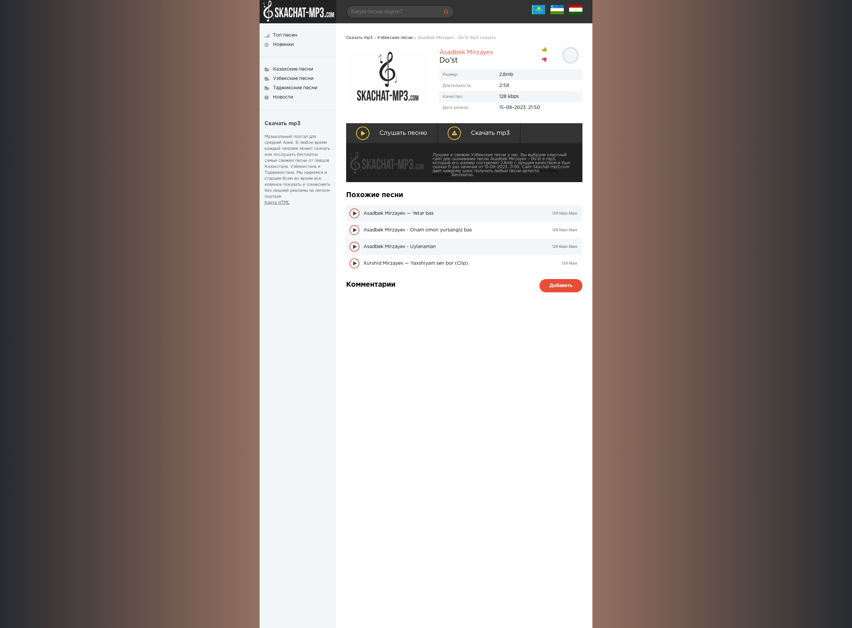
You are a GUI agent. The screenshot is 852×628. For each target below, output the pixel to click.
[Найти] (446, 11)
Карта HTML (277, 202)
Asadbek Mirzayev (466, 52)
